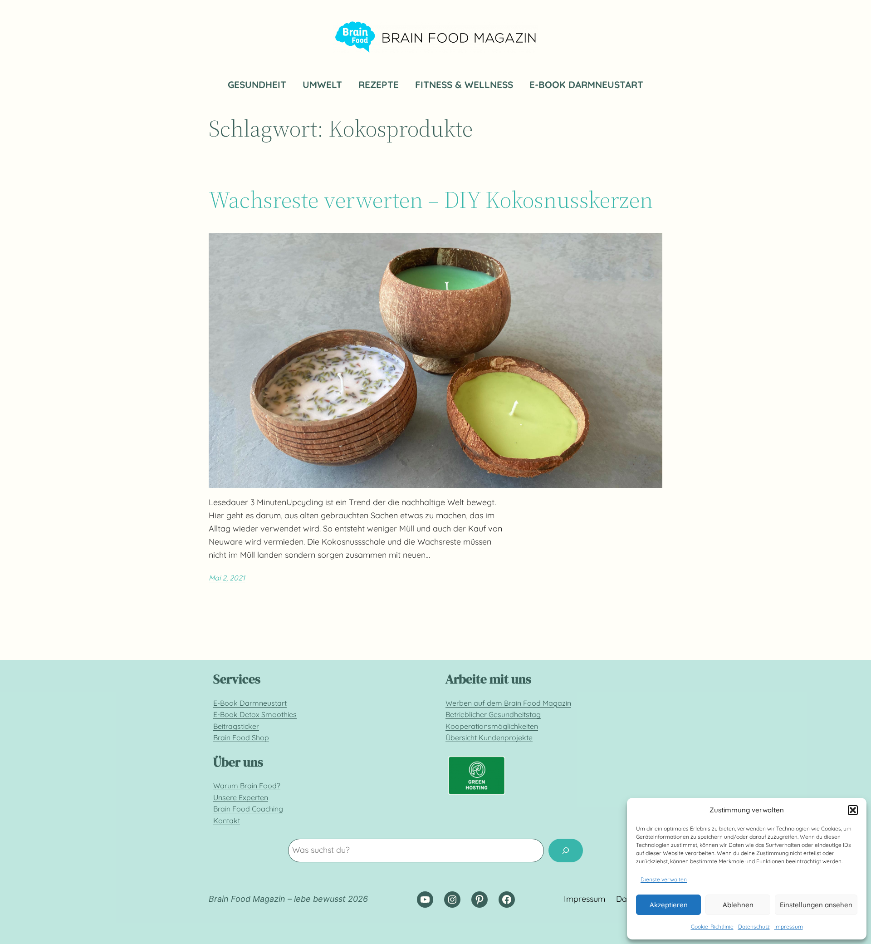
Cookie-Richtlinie (712, 926)
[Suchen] (565, 850)
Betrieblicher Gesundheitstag (493, 714)
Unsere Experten (240, 797)
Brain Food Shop (241, 737)
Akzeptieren (669, 904)
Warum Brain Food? (246, 785)
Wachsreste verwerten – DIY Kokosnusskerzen (431, 199)
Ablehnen (738, 904)
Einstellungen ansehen (816, 904)
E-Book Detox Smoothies (255, 714)
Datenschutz (754, 926)
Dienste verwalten (664, 879)
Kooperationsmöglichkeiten (491, 726)
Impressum (788, 926)
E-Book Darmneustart (250, 703)
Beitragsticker (236, 726)
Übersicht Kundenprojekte (489, 737)
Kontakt (226, 820)
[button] (852, 810)
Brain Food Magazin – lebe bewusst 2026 (288, 899)
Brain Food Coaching (248, 808)
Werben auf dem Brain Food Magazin (508, 703)
